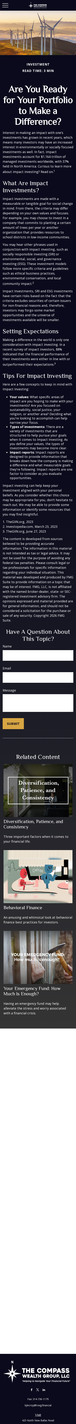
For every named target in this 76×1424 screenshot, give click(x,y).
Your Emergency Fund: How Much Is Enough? (32, 991)
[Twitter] (37, 1389)
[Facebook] (31, 1389)
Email (7, 668)
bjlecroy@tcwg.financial (38, 1405)
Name (7, 646)
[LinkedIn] (44, 1389)
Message (9, 690)
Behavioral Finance (23, 907)
